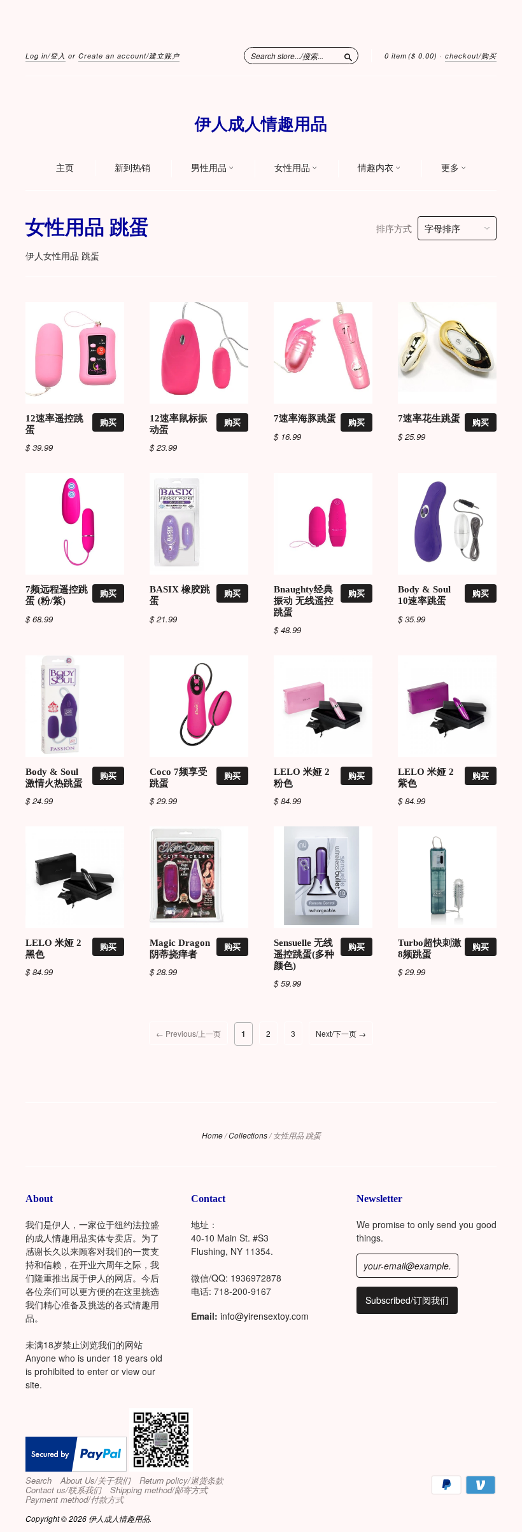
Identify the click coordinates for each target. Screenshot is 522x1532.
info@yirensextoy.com (264, 1316)
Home (212, 1135)
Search (38, 1480)
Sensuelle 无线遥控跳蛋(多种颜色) (304, 954)
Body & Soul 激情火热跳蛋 (54, 777)
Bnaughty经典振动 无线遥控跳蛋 (304, 600)
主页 (65, 168)
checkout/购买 (471, 55)
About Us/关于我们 (95, 1480)
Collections (248, 1135)
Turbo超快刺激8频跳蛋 (430, 948)
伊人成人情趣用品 (261, 124)
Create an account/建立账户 (129, 55)
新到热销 (132, 168)
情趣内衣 (376, 168)
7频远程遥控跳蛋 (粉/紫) (56, 595)
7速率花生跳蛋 (429, 418)
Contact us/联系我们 (63, 1490)
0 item (410, 55)
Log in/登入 (45, 55)
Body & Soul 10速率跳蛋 (424, 595)
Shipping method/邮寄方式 (159, 1490)
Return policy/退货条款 (181, 1480)
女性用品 (293, 168)
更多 (451, 168)
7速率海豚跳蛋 (305, 418)
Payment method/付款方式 (74, 1499)
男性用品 (210, 168)
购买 (108, 422)
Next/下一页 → (341, 1033)
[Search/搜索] (348, 55)
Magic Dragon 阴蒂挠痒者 (180, 948)
